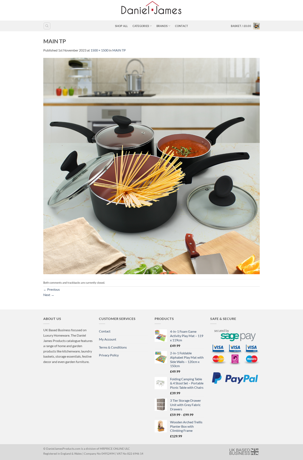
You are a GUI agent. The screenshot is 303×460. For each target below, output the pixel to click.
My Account (107, 339)
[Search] (47, 26)
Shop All (121, 26)
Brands (162, 26)
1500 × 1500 (99, 50)
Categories (141, 26)
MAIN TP (119, 50)
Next (48, 295)
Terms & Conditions (113, 347)
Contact (181, 26)
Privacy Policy (109, 355)
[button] (245, 26)
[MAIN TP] (151, 165)
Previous (51, 289)
